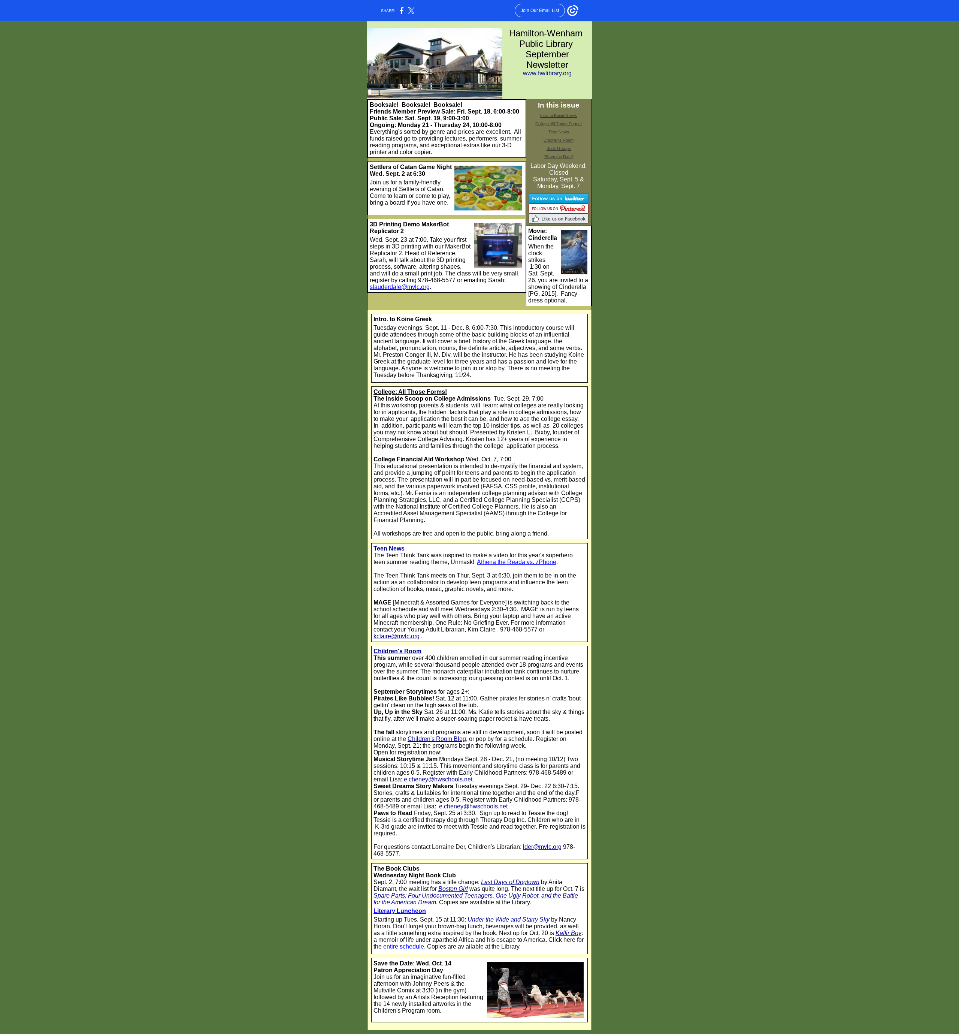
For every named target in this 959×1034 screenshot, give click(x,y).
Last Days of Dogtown (510, 882)
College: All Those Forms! (558, 123)
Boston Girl (453, 889)
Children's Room (559, 140)
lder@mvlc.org (542, 847)
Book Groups (559, 148)
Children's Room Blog (437, 739)
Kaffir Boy (568, 933)
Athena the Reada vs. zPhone (516, 562)
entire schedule (403, 946)
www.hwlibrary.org (547, 73)
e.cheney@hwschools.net (438, 779)
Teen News (558, 132)
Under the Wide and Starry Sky (509, 919)
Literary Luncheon (399, 911)
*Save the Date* (558, 156)
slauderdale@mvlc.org (400, 287)
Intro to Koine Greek (558, 115)
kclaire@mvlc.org (396, 636)
